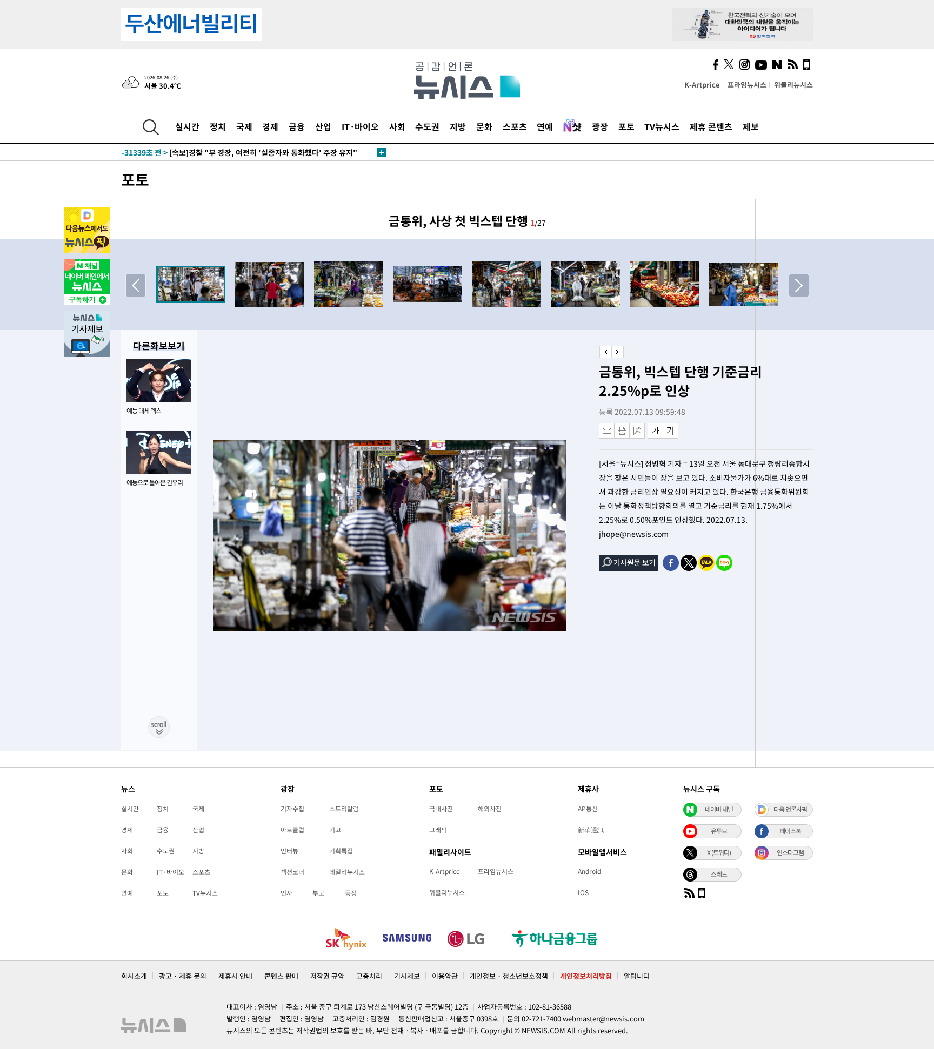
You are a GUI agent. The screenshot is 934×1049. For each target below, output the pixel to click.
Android (589, 871)
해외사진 (490, 808)
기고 (335, 830)
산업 (323, 126)
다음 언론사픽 (790, 809)
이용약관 (445, 976)
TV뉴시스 (661, 126)
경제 (270, 126)
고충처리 (369, 976)
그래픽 (438, 830)
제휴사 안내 (235, 976)
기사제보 (407, 976)
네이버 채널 (719, 809)
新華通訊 (591, 830)
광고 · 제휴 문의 (182, 976)
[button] (798, 285)
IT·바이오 (360, 126)
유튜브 (719, 831)
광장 (600, 126)
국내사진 (441, 808)
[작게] (655, 431)
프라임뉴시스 (747, 84)
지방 (458, 126)
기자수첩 (292, 808)
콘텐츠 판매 (281, 976)
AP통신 (588, 808)
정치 (218, 126)
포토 (626, 126)
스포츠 (515, 126)
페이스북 (790, 831)
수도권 (427, 126)
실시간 (187, 126)
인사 (286, 893)
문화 (484, 126)
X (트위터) (719, 852)
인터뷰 (289, 851)
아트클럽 (292, 830)
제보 (751, 126)
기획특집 (341, 851)
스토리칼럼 (344, 808)
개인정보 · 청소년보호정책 (509, 976)
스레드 (719, 874)
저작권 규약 (327, 976)
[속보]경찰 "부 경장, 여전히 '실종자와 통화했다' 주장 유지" (239, 152)
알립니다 (637, 976)
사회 (397, 126)
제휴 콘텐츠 (711, 126)
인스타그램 (790, 852)
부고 (318, 893)
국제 (244, 126)
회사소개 (134, 976)
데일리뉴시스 (347, 872)
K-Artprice (702, 84)
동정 (351, 893)
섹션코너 (292, 872)
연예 (545, 126)
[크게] (671, 431)
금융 (297, 126)
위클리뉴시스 (793, 84)
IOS (583, 892)
